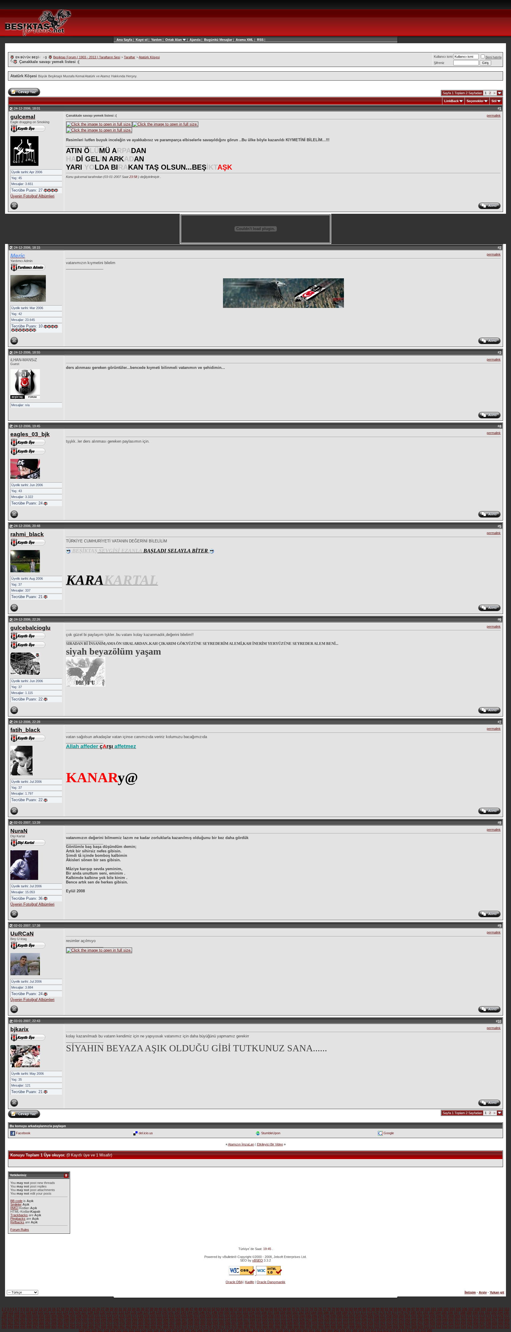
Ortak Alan (173, 39)
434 (463, 1323)
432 (451, 1323)
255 (370, 1316)
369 (60, 1323)
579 (423, 1330)
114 (4, 1312)
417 (357, 1323)
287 (60, 1319)
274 (488, 1316)
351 (457, 1319)
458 (103, 1326)
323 (283, 1319)
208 (78, 1316)
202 (41, 1316)
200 (29, 1316)
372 (78, 1323)
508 (414, 1326)
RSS (260, 39)
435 (469, 1323)
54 (222, 1309)
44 (178, 1309)
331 (333, 1319)
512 (438, 1326)
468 (165, 1326)
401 (258, 1323)
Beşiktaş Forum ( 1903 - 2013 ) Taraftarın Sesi (86, 57)
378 (116, 1323)
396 (227, 1323)
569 (361, 1330)
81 (342, 1309)
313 (221, 1319)
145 (195, 1312)
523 (507, 1326)
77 (324, 1309)
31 (120, 1309)
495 (333, 1326)
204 (53, 1316)
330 (326, 1319)
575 (398, 1330)
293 (97, 1319)
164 (313, 1312)
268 (451, 1316)
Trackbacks (19, 1215)
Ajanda (195, 39)
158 (276, 1312)
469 (171, 1326)
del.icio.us (146, 1133)
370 (66, 1323)
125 (71, 1312)
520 (488, 1326)
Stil (494, 101)
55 (227, 1309)
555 (274, 1330)
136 (140, 1312)
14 (45, 1309)
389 (184, 1323)
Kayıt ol (142, 39)
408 (302, 1323)
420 (376, 1323)
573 (386, 1330)
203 (47, 1316)
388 (178, 1323)
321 (271, 1319)
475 (209, 1326)
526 (94, 1330)
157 (270, 1312)
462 (128, 1326)
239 (271, 1316)
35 (138, 1309)
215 (121, 1316)
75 (315, 1309)
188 (462, 1312)
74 (311, 1309)
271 (469, 1316)
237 (258, 1316)
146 (202, 1312)
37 (147, 1309)
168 (338, 1312)
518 (475, 1326)
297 (122, 1319)
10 (27, 1309)
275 (494, 1316)
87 (369, 1309)
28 (107, 1309)
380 (128, 1323)
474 (203, 1326)
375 (97, 1323)
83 (351, 1309)
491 (308, 1326)
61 (253, 1309)
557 (286, 1330)
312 (215, 1319)
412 (326, 1323)
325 (295, 1319)
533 (137, 1330)
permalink (494, 115)
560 (305, 1330)
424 (401, 1323)
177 (394, 1312)
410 (314, 1323)
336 (364, 1319)
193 (494, 1312)
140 (164, 1312)
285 (47, 1319)
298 (128, 1319)
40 (160, 1309)
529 (112, 1330)
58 (240, 1309)
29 (111, 1309)
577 (410, 1330)
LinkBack (451, 101)
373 (85, 1323)
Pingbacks (17, 1218)
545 (212, 1330)
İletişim (470, 1292)
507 (407, 1326)
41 (164, 1309)
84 (355, 1309)
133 (121, 1312)
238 (264, 1316)
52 (213, 1309)
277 (507, 1316)
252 (351, 1316)
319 (258, 1319)
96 (408, 1309)
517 (469, 1326)
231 (221, 1316)
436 (475, 1323)
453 (72, 1326)
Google (389, 1133)
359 (507, 1319)
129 (96, 1312)
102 (439, 1309)
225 (184, 1316)
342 (401, 1319)
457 (97, 1326)
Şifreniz (439, 63)
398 (240, 1323)
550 (243, 1330)
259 (395, 1316)
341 (395, 1319)
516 (463, 1326)
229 (208, 1316)
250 (339, 1316)
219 (146, 1316)
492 (314, 1326)
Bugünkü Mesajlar (218, 39)
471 (184, 1326)
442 (4, 1326)
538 (168, 1330)
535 (150, 1330)
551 (249, 1330)
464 (140, 1326)
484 (265, 1326)
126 (77, 1312)
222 (165, 1316)
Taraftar (129, 57)
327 (308, 1319)
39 (156, 1309)
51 (209, 1309)
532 (131, 1330)
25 (94, 1309)
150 (226, 1312)
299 (134, 1319)
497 (345, 1326)
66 (275, 1309)
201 (35, 1316)
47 (191, 1309)
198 (16, 1316)
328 (314, 1319)
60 (249, 1309)
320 (264, 1319)
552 (255, 1330)
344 (413, 1319)
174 (376, 1312)
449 (47, 1326)
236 (252, 1316)
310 (203, 1319)
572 (379, 1330)
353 (469, 1319)
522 (500, 1326)
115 (10, 1312)
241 (283, 1316)
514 (451, 1326)
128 (90, 1312)
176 (388, 1312)
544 (205, 1330)
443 (10, 1326)
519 (482, 1326)
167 (332, 1312)
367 (47, 1323)
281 (22, 1319)
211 (97, 1316)
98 (417, 1309)
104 (452, 1309)
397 (234, 1323)
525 (87, 1330)
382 (140, 1323)
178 (400, 1312)
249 (333, 1316)
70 (293, 1309)
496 (339, 1326)
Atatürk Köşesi (149, 57)
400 (252, 1323)
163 (307, 1312)
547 (224, 1330)
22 (80, 1309)
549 (237, 1330)
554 (268, 1330)
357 (494, 1319)
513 (444, 1326)
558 (292, 1330)
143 (183, 1312)
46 (187, 1309)
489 (296, 1326)
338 (376, 1319)
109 (483, 1309)
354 (475, 1319)
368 (53, 1323)
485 (271, 1326)
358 (500, 1319)
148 (214, 1312)
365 (35, 1323)
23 (85, 1309)
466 (153, 1326)
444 (16, 1326)
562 (317, 1330)
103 (446, 1309)
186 (450, 1312)
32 (125, 1309)
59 (244, 1309)
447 (35, 1326)
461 (122, 1326)
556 (280, 1330)
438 (488, 1323)
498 (352, 1326)
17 (58, 1309)
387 (171, 1323)
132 (115, 1312)
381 (134, 1323)
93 (395, 1309)
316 (239, 1319)
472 (190, 1326)
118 (28, 1312)
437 (482, 1323)
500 (364, 1326)
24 (89, 1309)
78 (329, 1309)
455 (85, 1326)
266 (438, 1316)
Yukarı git (497, 1292)
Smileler (16, 1204)
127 (84, 1312)
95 (404, 1309)
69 (289, 1309)
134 (127, 1312)
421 (382, 1323)
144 (189, 1312)
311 (208, 1319)
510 (426, 1326)
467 (159, 1326)
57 (235, 1309)
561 (311, 1330)
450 (53, 1326)
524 (81, 1330)
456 (91, 1326)
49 (200, 1309)
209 (85, 1316)
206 (66, 1316)
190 (475, 1312)
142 (177, 1312)
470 (178, 1326)
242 (289, 1316)
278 (4, 1319)
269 (457, 1316)
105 (458, 1309)
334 (351, 1319)
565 (336, 1330)
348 (438, 1319)
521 (494, 1326)
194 (500, 1312)
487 (283, 1326)
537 (162, 1330)
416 (351, 1323)
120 (40, 1312)
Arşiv (483, 1292)
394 (215, 1323)
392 (203, 1323)
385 (159, 1323)
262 (413, 1316)
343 (407, 1319)
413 (333, 1323)
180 (413, 1312)
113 (506, 1309)
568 (355, 1330)
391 (196, 1323)
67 (280, 1309)
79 (333, 1309)
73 (306, 1309)
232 (227, 1316)
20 (71, 1309)
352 (463, 1319)
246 (314, 1316)
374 (91, 1323)
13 (40, 1309)
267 (444, 1316)
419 (370, 1323)
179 (407, 1312)
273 (482, 1316)
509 (420, 1326)
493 (321, 1326)
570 (367, 1330)
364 (29, 1323)
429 (432, 1323)
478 (227, 1326)
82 (346, 1309)
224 (177, 1316)
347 (432, 1319)
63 (262, 1309)
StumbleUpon (270, 1133)
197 (10, 1316)
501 (370, 1326)
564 (330, 1330)
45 (182, 1309)
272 (475, 1316)
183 (431, 1312)
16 (54, 1309)
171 (357, 1312)
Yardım (156, 39)
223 (171, 1316)
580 (429, 1330)
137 (146, 1312)
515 (457, 1326)
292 (91, 1319)
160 (289, 1312)
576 (404, 1330)
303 (159, 1319)
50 (204, 1309)
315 (233, 1319)
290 (78, 1319)
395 (221, 1323)
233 (233, 1316)
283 (35, 1319)
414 (339, 1323)
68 (284, 1309)
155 (258, 1312)
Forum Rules (19, 1229)
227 (196, 1316)
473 (196, 1326)
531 (125, 1330)
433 (457, 1323)
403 (271, 1323)
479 (234, 1326)
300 (140, 1319)
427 (420, 1323)
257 (382, 1316)
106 (464, 1309)
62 (258, 1309)
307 (184, 1319)
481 (246, 1326)
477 (221, 1326)
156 (264, 1312)
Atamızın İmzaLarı (241, 1144)
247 (320, 1316)
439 (494, 1323)
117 (22, 1312)
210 (91, 1316)
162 (301, 1312)
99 (422, 1309)
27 (102, 1309)
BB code (16, 1201)
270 (463, 1316)
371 (72, 1323)
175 (382, 1312)
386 (165, 1323)
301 (147, 1319)
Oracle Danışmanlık (271, 1282)
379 (122, 1323)
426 (413, 1323)
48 (196, 1309)
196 (4, 1316)
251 (345, 1316)
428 (426, 1323)
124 (65, 1312)
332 (339, 1319)
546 (218, 1330)
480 (240, 1326)
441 (507, 1323)
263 (420, 1316)
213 (109, 1316)
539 (174, 1330)
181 (419, 1312)
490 (302, 1326)
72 (302, 1309)
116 (16, 1312)
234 (239, 1316)
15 (49, 1309)
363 (22, 1323)
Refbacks (17, 1222)
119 (34, 1312)
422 (389, 1323)
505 (395, 1326)
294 (103, 1319)
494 (327, 1326)
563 (323, 1330)
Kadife (249, 1282)
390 (190, 1323)
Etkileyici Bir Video (270, 1144)
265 (432, 1316)
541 (187, 1330)
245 (308, 1316)
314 (227, 1319)
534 (143, 1330)
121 (46, 1312)
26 (98, 1309)
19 (67, 1309)
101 (433, 1309)
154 (251, 1312)
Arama (241, 39)
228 (202, 1316)
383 (147, 1323)
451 (60, 1326)
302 (153, 1319)
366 (41, 1323)
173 (369, 1312)
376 (103, 1323)
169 (344, 1312)
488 (289, 1326)
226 (190, 1316)
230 (215, 1316)
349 (444, 1319)
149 (220, 1312)
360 (4, 1323)
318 (252, 1319)
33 (129, 1309)
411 (320, 1323)
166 (326, 1312)
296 (116, 1319)
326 (302, 1319)
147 (208, 1312)
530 (119, 1330)
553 (261, 1330)
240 (277, 1316)
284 (41, 1319)
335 (357, 1319)
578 (417, 1330)
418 (364, 1323)
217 (134, 1316)
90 (382, 1309)
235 (246, 1316)
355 (482, 1319)
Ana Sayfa (124, 39)
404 (277, 1323)
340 (389, 1319)
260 (401, 1316)
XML (250, 39)
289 (72, 1319)
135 (133, 1312)
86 (364, 1309)
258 (389, 1316)
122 (53, 1312)
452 (66, 1326)
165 (320, 1312)
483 (258, 1326)
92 (391, 1309)
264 (426, 1316)
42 (169, 1309)
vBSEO (257, 1260)
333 (345, 1319)
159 (282, 1312)
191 (481, 1312)
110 (489, 1309)
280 (16, 1319)
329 (320, 1319)
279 (10, 1319)
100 (427, 1309)
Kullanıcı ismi (443, 56)
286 (53, 1319)
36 (142, 1309)
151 (233, 1312)
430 (438, 1323)
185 (444, 1312)
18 (62, 1309)
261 (407, 1316)
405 (283, 1323)
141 (171, 1312)
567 (348, 1330)
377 (109, 1323)
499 (358, 1326)
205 (60, 1316)
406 (289, 1323)
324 (289, 1319)
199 (22, 1316)
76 (320, 1309)
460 (116, 1326)
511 (432, 1326)
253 (357, 1316)
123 (59, 1312)
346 (426, 1319)
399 (246, 1323)
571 (373, 1330)
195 (506, 1312)
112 (500, 1309)
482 (252, 1326)
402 (265, 1323)
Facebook (23, 1133)
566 (342, 1330)
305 (171, 1319)
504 (389, 1326)
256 (376, 1316)
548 (230, 1330)
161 (295, 1312)
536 (156, 1330)
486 (277, 1326)
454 (78, 1326)
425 (407, 1323)
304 (165, 1319)
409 (308, 1323)
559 (299, 1330)
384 (153, 1323)
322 (277, 1319)
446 (29, 1326)
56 (231, 1309)
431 (444, 1323)
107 (470, 1309)
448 (41, 1326)
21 (76, 1309)
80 (337, 1309)
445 (22, 1326)
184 (438, 1312)
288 (66, 1319)
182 (425, 1312)
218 (140, 1316)
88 (373, 1309)
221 (159, 1316)
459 (109, 1326)
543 (199, 1330)
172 (363, 1312)
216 (128, 1316)
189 (469, 1312)
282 (29, 1319)
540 (181, 1330)
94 (400, 1309)
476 (215, 1326)
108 (477, 1309)
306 (178, 1319)
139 (158, 1312)
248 (326, 1316)
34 (133, 1309)
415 (345, 1323)
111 (495, 1309)
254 (364, 1316)
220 (153, 1316)
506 (401, 1326)
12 (36, 1309)
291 (85, 1319)
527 (100, 1330)
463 (134, 1326)
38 (151, 1309)
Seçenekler (475, 101)
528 (106, 1330)
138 (152, 1312)
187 (456, 1312)
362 (16, 1323)
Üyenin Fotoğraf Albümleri (32, 196)
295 (109, 1319)
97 (413, 1309)
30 (116, 1309)
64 (267, 1309)
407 (296, 1323)
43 (173, 1309)
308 (190, 1319)
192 (487, 1312)
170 (351, 1312)
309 (196, 1319)
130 (102, 1312)
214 (115, 1316)
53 (218, 1309)
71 (298, 1309)
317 (246, 1319)
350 (451, 1319)
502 (376, 1326)
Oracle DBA (234, 1282)
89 (377, 1309)
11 (31, 1309)
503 (383, 1326)
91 (386, 1309)
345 (420, 1319)
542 (193, 1330)
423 (395, 1323)
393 (209, 1323)
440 (500, 1323)
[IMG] (14, 1208)
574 (392, 1330)
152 (239, 1312)
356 (488, 1319)
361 (10, 1323)
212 (103, 1316)
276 (500, 1316)
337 (370, 1319)
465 (147, 1326)
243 (295, 1316)
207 (72, 1316)
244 (302, 1316)
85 (360, 1309)
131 (108, 1312)
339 (382, 1319)
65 (271, 1309)
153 (245, 1312)
